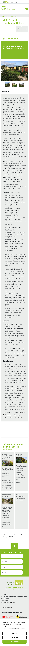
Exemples (9, 535)
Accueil (3, 535)
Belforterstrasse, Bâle (7, 495)
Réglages (14, 633)
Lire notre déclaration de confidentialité (13, 628)
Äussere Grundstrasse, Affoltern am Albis (7, 456)
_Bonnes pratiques (9, 16)
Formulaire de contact (6, 607)
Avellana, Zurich (19, 455)
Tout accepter (14, 642)
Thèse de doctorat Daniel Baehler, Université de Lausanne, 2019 (14, 415)
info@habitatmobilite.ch (8, 602)
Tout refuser (14, 637)
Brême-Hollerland (20, 495)
